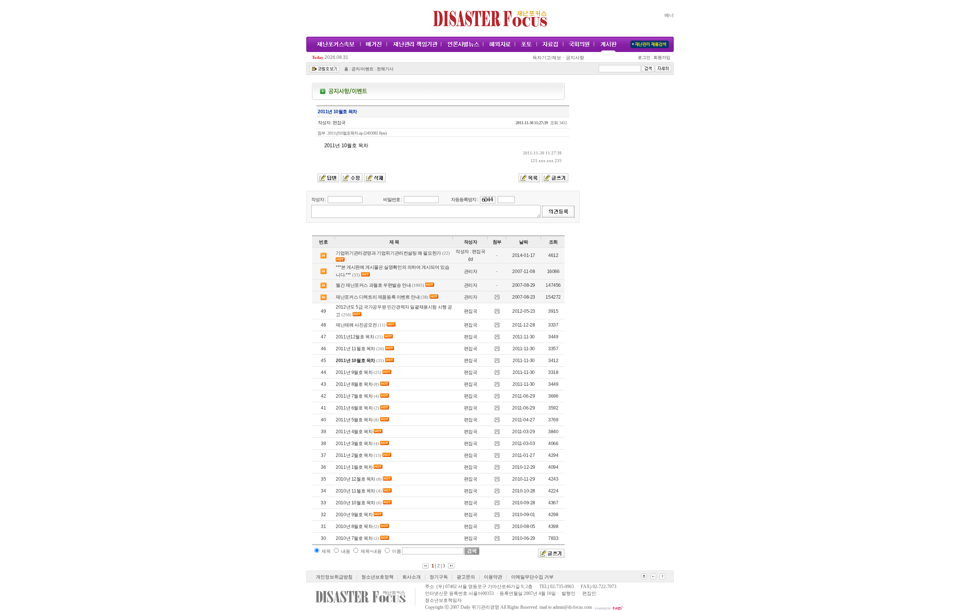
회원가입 (661, 57)
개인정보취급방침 (334, 577)
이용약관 (493, 577)
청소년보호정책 (377, 577)
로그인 (645, 57)
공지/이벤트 (362, 69)
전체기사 (385, 69)
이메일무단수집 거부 (532, 577)
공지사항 (575, 57)
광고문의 (466, 577)
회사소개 (411, 577)
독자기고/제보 (546, 57)
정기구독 (439, 577)
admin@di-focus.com (572, 607)
